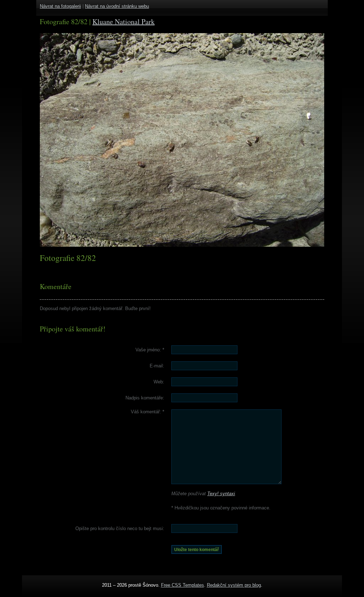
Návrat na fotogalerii (60, 6)
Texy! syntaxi (221, 493)
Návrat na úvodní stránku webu (117, 6)
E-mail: (157, 365)
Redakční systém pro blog (234, 585)
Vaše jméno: (149, 349)
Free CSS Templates (182, 585)
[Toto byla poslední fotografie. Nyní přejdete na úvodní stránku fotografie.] (66, 140)
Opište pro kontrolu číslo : (119, 528)
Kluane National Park (123, 21)
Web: (159, 381)
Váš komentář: (147, 411)
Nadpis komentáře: (144, 397)
